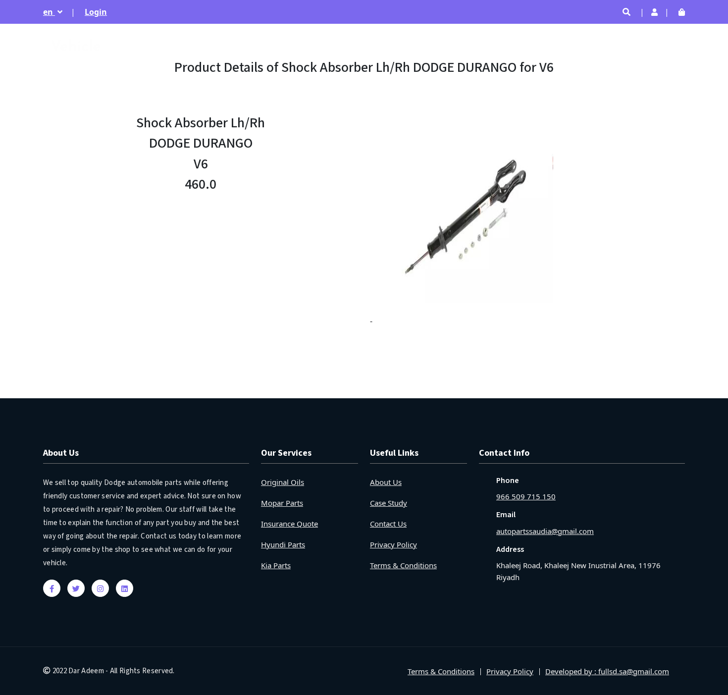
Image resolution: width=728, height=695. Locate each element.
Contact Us (388, 524)
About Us (386, 482)
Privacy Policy (393, 544)
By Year (620, 44)
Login (96, 11)
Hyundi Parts (283, 544)
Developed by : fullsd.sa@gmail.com (607, 671)
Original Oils (282, 482)
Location (667, 44)
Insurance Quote (289, 524)
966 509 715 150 (526, 496)
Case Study (388, 503)
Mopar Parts (282, 503)
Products (573, 44)
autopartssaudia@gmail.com (545, 531)
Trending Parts (512, 44)
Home (456, 44)
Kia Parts (276, 565)
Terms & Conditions (403, 565)
